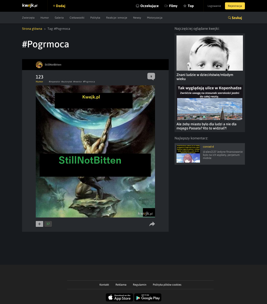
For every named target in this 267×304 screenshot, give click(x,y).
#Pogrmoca (89, 81)
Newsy (137, 17)
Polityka (95, 17)
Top (191, 6)
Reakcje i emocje (116, 17)
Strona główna (32, 28)
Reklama (121, 284)
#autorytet (66, 81)
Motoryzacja (154, 17)
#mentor (77, 81)
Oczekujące (149, 6)
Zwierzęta (28, 17)
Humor (44, 17)
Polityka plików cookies (167, 284)
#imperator (54, 81)
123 (39, 76)
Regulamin (139, 284)
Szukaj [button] (237, 18)
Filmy (173, 6)
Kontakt (104, 284)
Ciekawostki (77, 17)
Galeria (59, 17)
